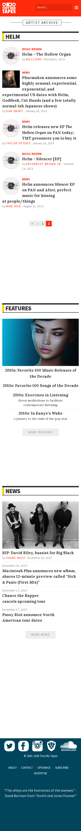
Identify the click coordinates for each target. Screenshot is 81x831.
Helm (12, 36)
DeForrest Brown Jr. (44, 164)
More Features (40, 432)
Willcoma (34, 59)
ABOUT (12, 768)
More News (40, 635)
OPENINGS (44, 768)
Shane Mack (15, 558)
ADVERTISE (40, 773)
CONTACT (27, 768)
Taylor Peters (18, 143)
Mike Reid (13, 206)
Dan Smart (14, 111)
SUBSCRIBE (62, 768)
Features (18, 308)
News (12, 491)
